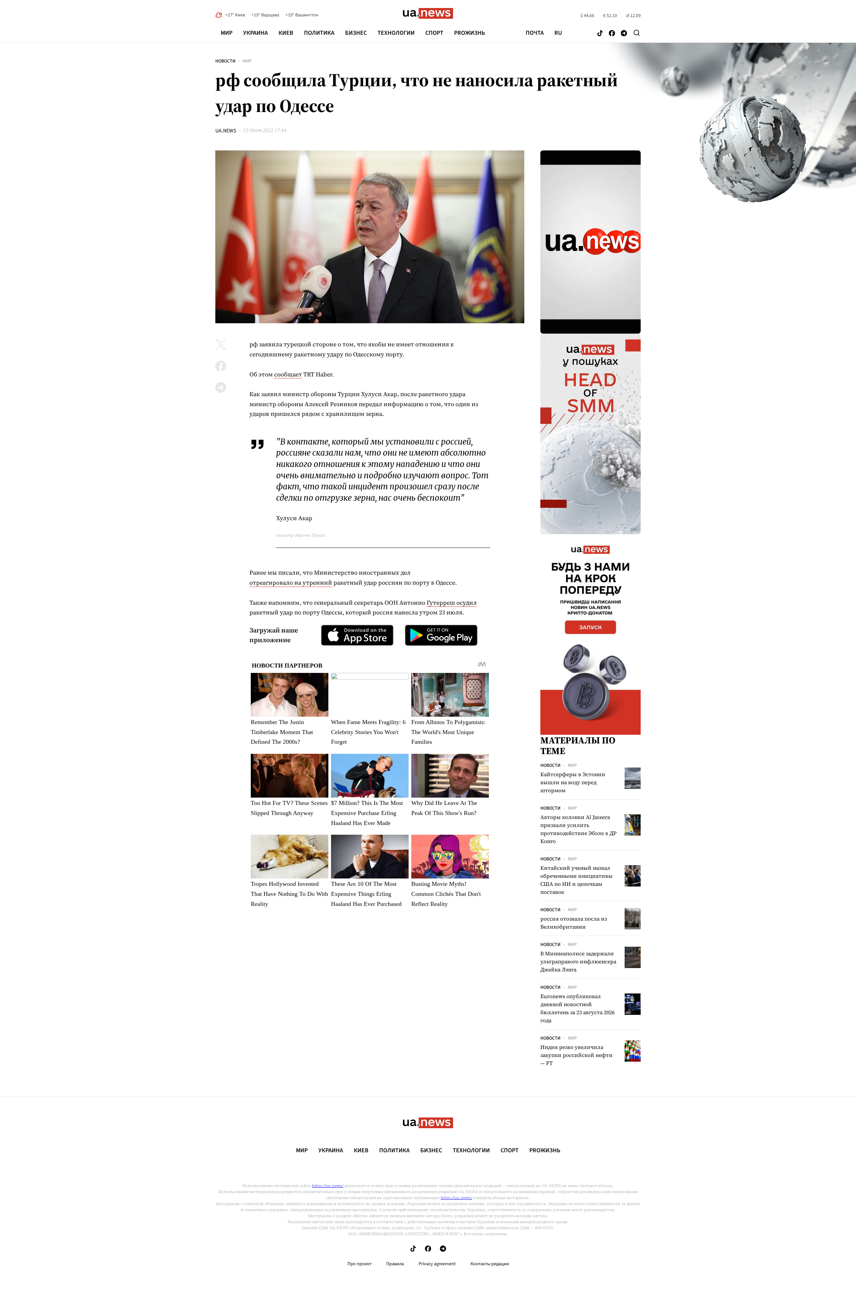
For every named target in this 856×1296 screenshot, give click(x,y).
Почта (535, 33)
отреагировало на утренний (290, 582)
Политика (319, 33)
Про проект (359, 1264)
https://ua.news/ (327, 1185)
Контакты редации (489, 1264)
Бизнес (356, 33)
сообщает (288, 374)
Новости (225, 61)
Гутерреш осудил (452, 602)
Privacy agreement (437, 1264)
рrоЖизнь (469, 33)
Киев (286, 33)
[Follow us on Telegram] (624, 33)
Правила (395, 1264)
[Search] (637, 33)
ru (558, 33)
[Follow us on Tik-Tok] (600, 33)
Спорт (434, 33)
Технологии (396, 33)
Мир (226, 33)
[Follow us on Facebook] (612, 33)
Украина (255, 33)
